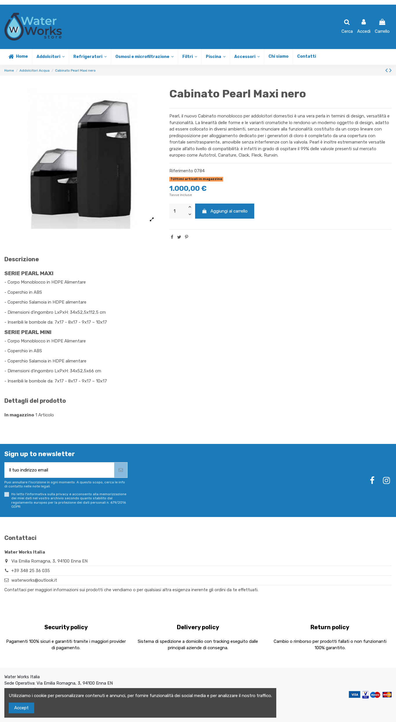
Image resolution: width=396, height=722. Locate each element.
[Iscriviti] (120, 470)
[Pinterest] (186, 237)
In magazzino (19, 415)
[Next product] (390, 70)
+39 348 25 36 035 (30, 570)
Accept (21, 707)
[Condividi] (172, 237)
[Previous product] (387, 70)
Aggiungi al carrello (229, 211)
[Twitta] (179, 237)
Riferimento (181, 170)
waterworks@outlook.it (34, 580)
